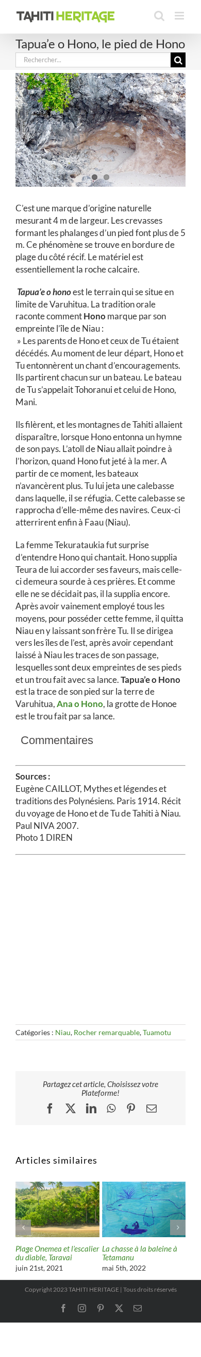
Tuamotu (157, 1032)
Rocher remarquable (107, 1032)
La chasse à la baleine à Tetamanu (139, 1253)
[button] (23, 1227)
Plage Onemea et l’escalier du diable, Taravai (57, 1253)
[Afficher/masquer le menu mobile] (180, 15)
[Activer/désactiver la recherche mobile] (159, 15)
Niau (63, 1032)
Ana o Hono (80, 703)
